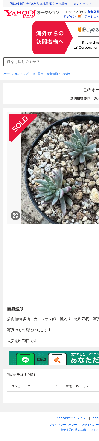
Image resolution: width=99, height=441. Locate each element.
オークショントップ (15, 73)
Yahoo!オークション (71, 418)
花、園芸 (37, 73)
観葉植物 (52, 73)
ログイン (70, 16)
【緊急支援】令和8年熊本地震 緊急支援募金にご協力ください (49, 4)
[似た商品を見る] (15, 215)
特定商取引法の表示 (73, 429)
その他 (65, 73)
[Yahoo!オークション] (32, 11)
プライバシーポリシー (63, 424)
